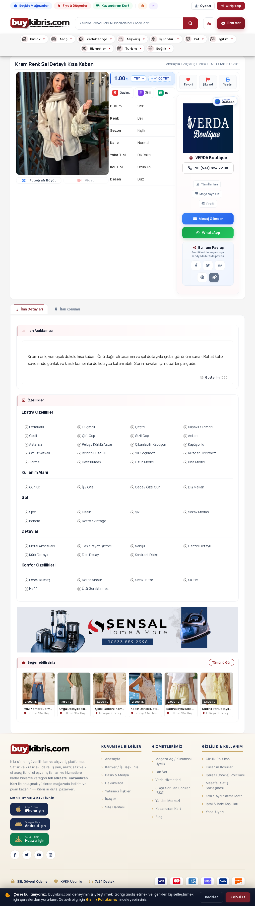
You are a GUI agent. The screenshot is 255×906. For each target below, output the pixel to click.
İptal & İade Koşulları (222, 804)
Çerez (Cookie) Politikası (225, 775)
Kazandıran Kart (115, 5)
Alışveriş (189, 64)
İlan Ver (161, 772)
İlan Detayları (32, 309)
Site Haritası (115, 807)
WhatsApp (211, 232)
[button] (104, 77)
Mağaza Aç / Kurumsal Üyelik (173, 761)
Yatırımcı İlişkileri (118, 791)
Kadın (224, 64)
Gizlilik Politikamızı (102, 899)
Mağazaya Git (209, 194)
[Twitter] (27, 855)
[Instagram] (51, 855)
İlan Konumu (70, 309)
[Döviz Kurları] (153, 5)
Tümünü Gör (221, 662)
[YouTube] (39, 855)
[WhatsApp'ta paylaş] (220, 265)
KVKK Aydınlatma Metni (224, 796)
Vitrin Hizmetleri (168, 780)
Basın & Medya (117, 775)
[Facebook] (15, 855)
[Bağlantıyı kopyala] (214, 277)
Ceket (236, 64)
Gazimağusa (128, 92)
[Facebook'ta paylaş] (196, 265)
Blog (158, 817)
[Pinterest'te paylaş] (202, 277)
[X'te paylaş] (208, 265)
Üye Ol (205, 5)
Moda (202, 64)
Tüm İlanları (209, 184)
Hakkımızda (114, 783)
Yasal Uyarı (215, 812)
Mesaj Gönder (211, 218)
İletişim (110, 799)
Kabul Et (238, 897)
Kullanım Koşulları (219, 767)
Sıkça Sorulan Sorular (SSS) (172, 790)
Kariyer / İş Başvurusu (122, 767)
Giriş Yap (233, 5)
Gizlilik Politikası (218, 759)
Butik (213, 64)
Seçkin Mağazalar (34, 5)
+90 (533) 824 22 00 (210, 168)
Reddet (211, 897)
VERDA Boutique (211, 157)
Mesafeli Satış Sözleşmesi (217, 785)
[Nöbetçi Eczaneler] (142, 5)
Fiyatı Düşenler (75, 5)
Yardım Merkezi (167, 801)
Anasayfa (173, 64)
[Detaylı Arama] (209, 23)
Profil (210, 204)
